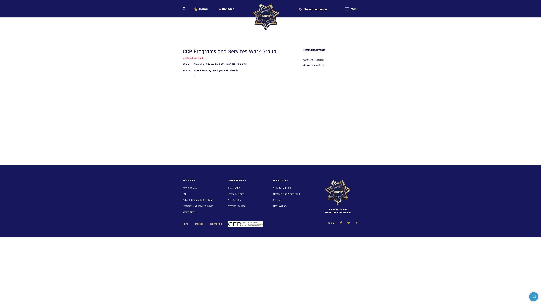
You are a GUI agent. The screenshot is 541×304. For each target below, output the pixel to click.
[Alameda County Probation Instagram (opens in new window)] (357, 223)
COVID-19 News (190, 188)
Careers (199, 224)
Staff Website (280, 206)
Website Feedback (237, 206)
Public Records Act (282, 188)
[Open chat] (533, 296)
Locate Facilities (236, 194)
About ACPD (234, 188)
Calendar (277, 200)
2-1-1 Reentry (234, 200)
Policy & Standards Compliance (198, 200)
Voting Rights (190, 212)
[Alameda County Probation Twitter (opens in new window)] (348, 223)
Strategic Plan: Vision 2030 (286, 194)
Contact (228, 9)
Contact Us (216, 224)
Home (203, 9)
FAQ (185, 194)
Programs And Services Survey (198, 206)
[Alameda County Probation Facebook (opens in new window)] (341, 223)
